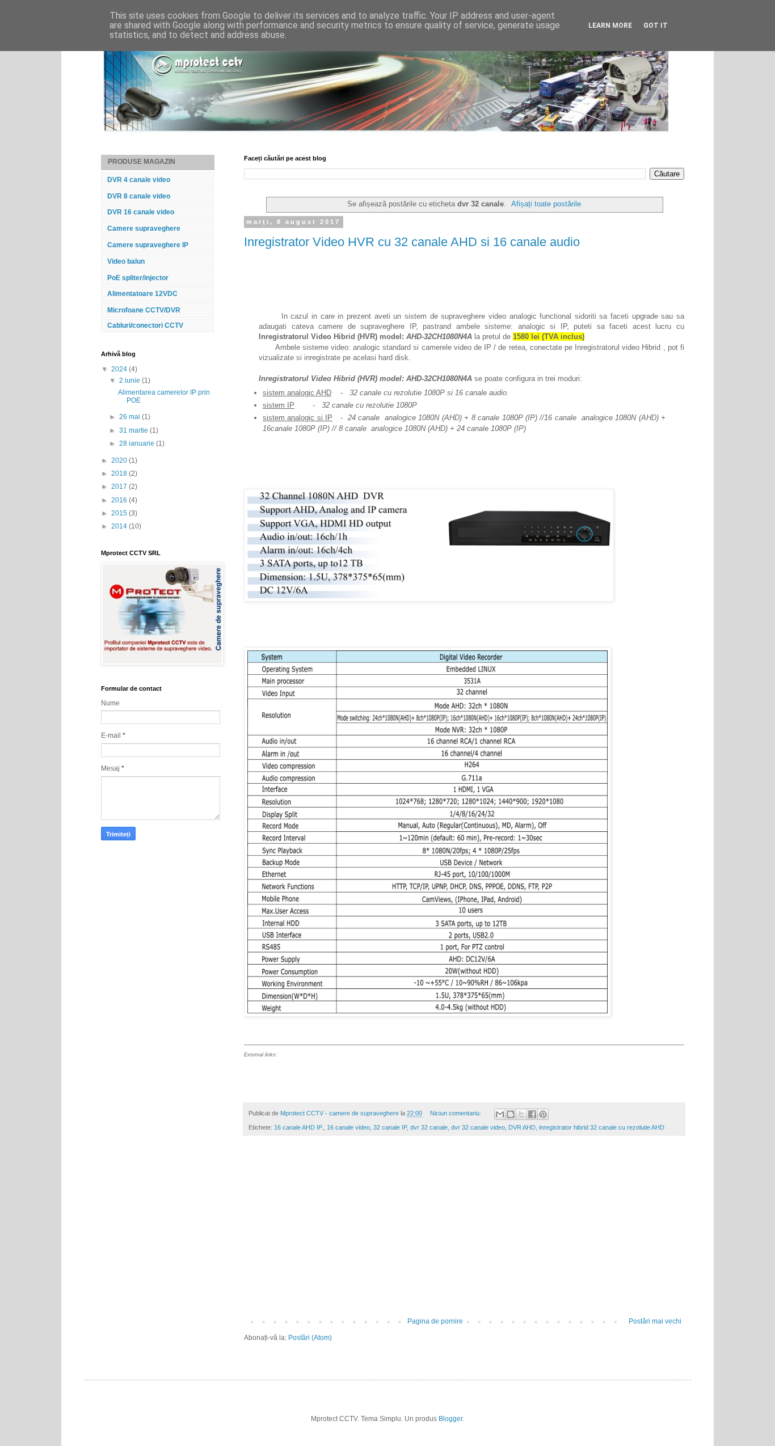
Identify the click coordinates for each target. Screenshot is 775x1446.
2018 (120, 473)
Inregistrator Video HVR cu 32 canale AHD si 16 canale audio (412, 242)
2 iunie (130, 380)
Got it (655, 25)
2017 (120, 487)
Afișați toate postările (546, 204)
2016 (120, 500)
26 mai (130, 417)
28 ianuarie (137, 443)
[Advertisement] (464, 1232)
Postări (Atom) (310, 1338)
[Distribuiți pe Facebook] (532, 1114)
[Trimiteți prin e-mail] (500, 1114)
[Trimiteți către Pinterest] (543, 1114)
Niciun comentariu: (456, 1113)
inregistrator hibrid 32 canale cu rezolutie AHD (601, 1127)
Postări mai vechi (655, 1321)
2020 (120, 460)
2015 (120, 513)
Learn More (610, 25)
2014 (120, 526)
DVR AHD (522, 1127)
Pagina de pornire (435, 1321)
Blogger (450, 1419)
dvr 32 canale (429, 1127)
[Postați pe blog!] (510, 1114)
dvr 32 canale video (478, 1127)
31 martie (134, 430)
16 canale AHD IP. (298, 1127)
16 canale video (348, 1127)
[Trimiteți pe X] (521, 1114)
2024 (120, 369)
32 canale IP (390, 1127)
